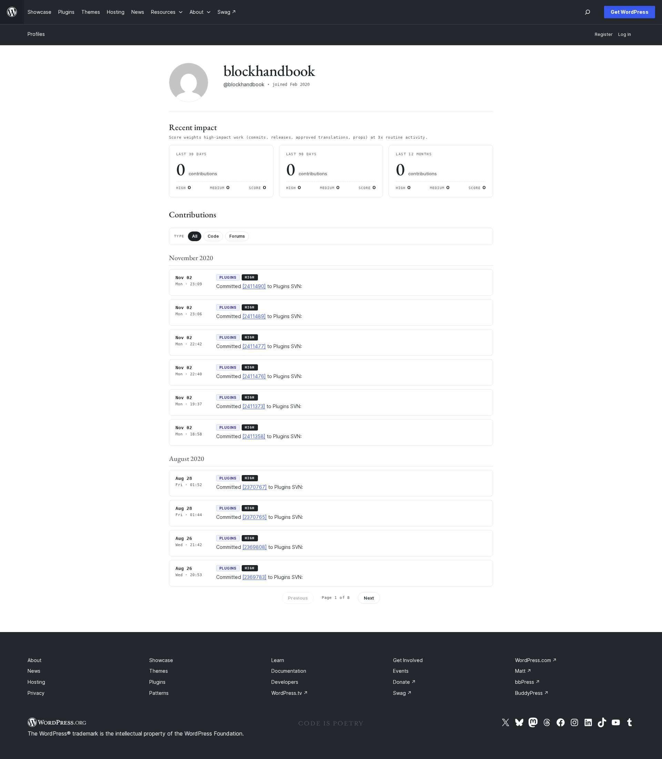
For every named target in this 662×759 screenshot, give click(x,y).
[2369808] (254, 547)
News (34, 671)
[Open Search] (587, 12)
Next (369, 598)
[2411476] (254, 376)
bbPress (527, 682)
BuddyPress (532, 693)
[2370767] (254, 487)
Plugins (157, 682)
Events (401, 671)
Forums (237, 236)
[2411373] (253, 406)
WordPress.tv (289, 693)
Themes (158, 671)
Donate (404, 682)
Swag (402, 693)
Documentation (288, 671)
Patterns (159, 693)
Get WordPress (630, 12)
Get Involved (408, 660)
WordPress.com (536, 660)
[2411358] (253, 436)
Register (604, 34)
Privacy (36, 693)
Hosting (36, 682)
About (34, 660)
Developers (284, 682)
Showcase (161, 660)
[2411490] (254, 286)
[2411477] (254, 346)
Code (213, 236)
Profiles (36, 34)
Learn (277, 660)
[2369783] (254, 577)
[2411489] (254, 316)
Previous (298, 598)
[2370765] (254, 517)
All (194, 236)
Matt (523, 671)
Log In (624, 34)
